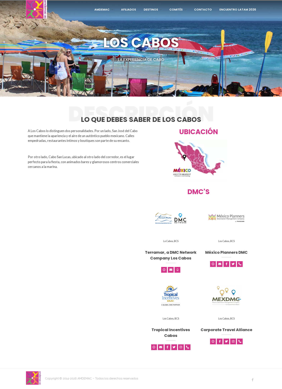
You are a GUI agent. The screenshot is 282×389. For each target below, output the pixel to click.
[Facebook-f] (226, 264)
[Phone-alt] (240, 264)
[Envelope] (171, 270)
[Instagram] (181, 347)
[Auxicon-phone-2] (177, 270)
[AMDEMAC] (36, 9)
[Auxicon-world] (164, 270)
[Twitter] (233, 264)
